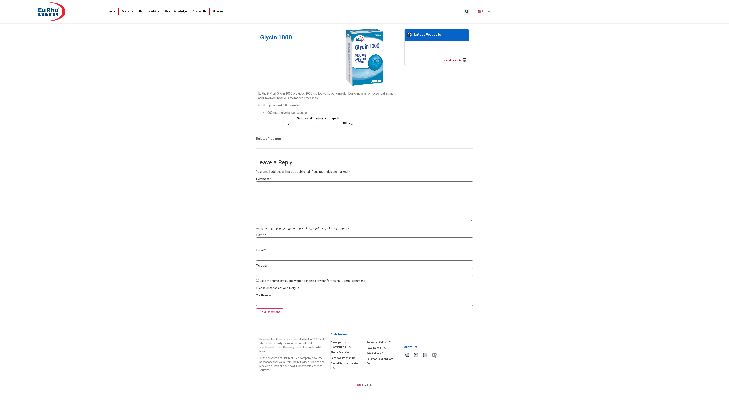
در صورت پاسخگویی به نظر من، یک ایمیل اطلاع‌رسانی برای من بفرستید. (305, 228)
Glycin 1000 (276, 38)
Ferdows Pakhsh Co (343, 358)
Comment (263, 179)
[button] (467, 12)
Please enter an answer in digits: (278, 288)
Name (261, 235)
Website (262, 265)
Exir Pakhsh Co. (376, 354)
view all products (452, 60)
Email (261, 250)
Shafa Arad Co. (340, 353)
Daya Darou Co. (376, 348)
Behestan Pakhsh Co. (379, 343)
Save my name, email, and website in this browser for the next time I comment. (313, 281)
